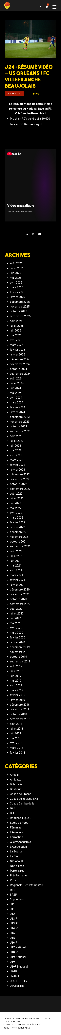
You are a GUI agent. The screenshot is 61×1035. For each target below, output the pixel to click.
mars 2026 (16, 287)
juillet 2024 (17, 383)
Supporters (17, 899)
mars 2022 (16, 517)
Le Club (14, 856)
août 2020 (16, 608)
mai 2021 (15, 565)
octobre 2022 (18, 484)
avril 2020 (16, 628)
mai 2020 (15, 623)
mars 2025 (16, 345)
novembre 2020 (20, 594)
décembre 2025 (20, 301)
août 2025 (16, 321)
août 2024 (16, 378)
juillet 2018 (17, 728)
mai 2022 (15, 508)
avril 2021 (16, 570)
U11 (12, 904)
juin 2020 (15, 618)
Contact (8, 1024)
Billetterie (16, 784)
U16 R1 (14, 942)
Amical (14, 774)
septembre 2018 (20, 719)
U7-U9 (13, 971)
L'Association (18, 846)
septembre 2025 (20, 316)
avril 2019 (16, 685)
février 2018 (17, 752)
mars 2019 (16, 690)
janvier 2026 (17, 297)
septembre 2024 (20, 373)
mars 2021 (16, 575)
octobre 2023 (18, 426)
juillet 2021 (17, 556)
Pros (13, 880)
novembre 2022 (20, 479)
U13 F (13, 918)
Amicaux (15, 779)
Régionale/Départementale (27, 885)
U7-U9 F (15, 976)
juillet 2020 (17, 613)
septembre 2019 (20, 661)
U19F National (19, 966)
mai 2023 (15, 450)
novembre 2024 (20, 364)
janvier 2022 (17, 527)
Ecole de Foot (19, 822)
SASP (13, 894)
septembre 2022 (20, 488)
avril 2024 (16, 397)
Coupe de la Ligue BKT (24, 798)
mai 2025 (15, 335)
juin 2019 (15, 676)
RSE (12, 890)
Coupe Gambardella (22, 803)
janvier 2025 (17, 354)
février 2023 (17, 465)
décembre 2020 (20, 589)
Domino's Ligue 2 (20, 818)
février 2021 (17, 580)
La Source (16, 851)
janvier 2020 (17, 642)
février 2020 (17, 637)
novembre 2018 (20, 709)
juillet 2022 (17, 498)
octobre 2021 (18, 541)
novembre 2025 (20, 306)
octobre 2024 (18, 369)
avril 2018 (16, 743)
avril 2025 (16, 340)
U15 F (13, 933)
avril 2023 (16, 455)
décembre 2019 (20, 647)
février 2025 (17, 349)
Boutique (15, 789)
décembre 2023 (20, 417)
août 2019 (16, 666)
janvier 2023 (17, 469)
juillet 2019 (17, 671)
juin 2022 (15, 503)
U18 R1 (14, 952)
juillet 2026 (17, 268)
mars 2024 (16, 402)
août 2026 (16, 263)
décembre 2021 (20, 532)
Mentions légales (29, 1024)
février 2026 (17, 292)
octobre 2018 (18, 714)
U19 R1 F (15, 961)
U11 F (13, 909)
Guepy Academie (20, 842)
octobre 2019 (18, 656)
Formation (16, 837)
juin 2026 (15, 273)
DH (12, 813)
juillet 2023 (17, 441)
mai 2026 (15, 277)
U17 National (18, 947)
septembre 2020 (20, 604)
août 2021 (16, 551)
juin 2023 (15, 445)
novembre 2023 (20, 421)
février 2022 (17, 522)
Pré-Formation (19, 875)
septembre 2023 (20, 431)
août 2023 (16, 436)
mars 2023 (16, 460)
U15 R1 (14, 937)
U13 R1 (14, 923)
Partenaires (17, 870)
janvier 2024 (17, 412)
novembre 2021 (20, 536)
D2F (12, 808)
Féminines (16, 832)
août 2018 (16, 724)
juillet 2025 (17, 325)
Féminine (15, 827)
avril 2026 (16, 282)
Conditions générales (17, 1028)
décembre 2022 (20, 474)
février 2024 (17, 407)
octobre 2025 (18, 311)
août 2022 (16, 493)
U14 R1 (14, 928)
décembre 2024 (20, 359)
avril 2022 (16, 512)
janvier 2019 (17, 700)
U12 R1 (14, 914)
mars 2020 (16, 632)
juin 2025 (15, 330)
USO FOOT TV (18, 981)
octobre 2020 (18, 599)
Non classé (17, 866)
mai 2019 (15, 680)
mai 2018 (15, 738)
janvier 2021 (17, 584)
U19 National (18, 957)
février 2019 (17, 695)
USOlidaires (17, 985)
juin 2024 (15, 388)
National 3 (16, 861)
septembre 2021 (20, 546)
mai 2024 (15, 393)
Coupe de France (20, 794)
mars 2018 (16, 747)
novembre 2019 (20, 652)
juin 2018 (15, 733)
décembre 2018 (20, 704)
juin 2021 (15, 560)
